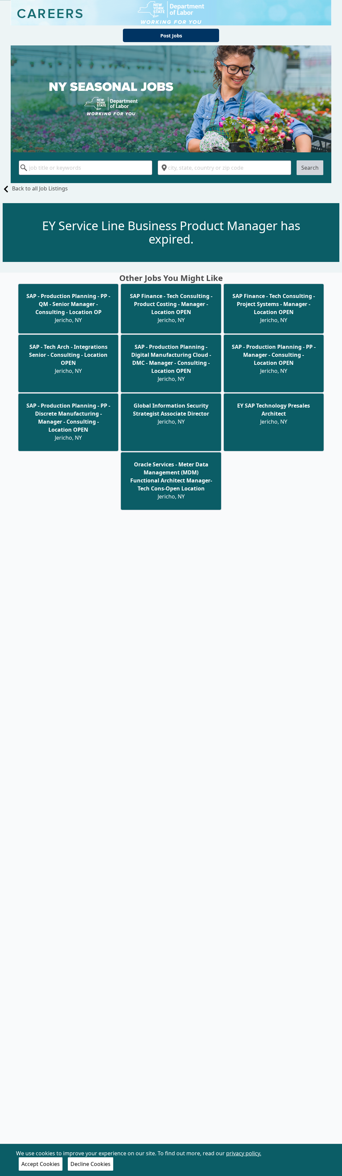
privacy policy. (243, 1153)
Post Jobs (171, 35)
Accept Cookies (40, 1164)
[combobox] (85, 167)
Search (310, 167)
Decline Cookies (90, 1164)
